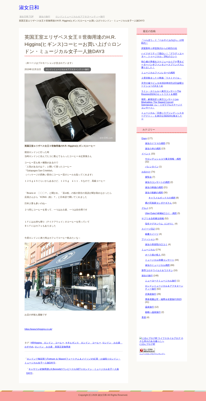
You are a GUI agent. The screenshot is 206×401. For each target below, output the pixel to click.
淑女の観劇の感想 (154, 192)
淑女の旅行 (147, 275)
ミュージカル (148, 249)
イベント (146, 154)
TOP (26, 16)
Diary (144, 138)
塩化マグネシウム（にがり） (159, 224)
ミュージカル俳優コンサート (159, 260)
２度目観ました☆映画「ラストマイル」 (161, 78)
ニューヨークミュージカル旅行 (160, 281)
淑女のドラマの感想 (155, 143)
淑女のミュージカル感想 (157, 265)
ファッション (148, 239)
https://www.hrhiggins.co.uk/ (38, 329)
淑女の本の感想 (153, 148)
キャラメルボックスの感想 (162, 198)
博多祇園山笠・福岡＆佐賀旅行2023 (163, 299)
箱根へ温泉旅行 (153, 312)
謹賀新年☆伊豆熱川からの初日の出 (159, 48)
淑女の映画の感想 (154, 187)
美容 (144, 317)
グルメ (145, 208)
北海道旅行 (150, 294)
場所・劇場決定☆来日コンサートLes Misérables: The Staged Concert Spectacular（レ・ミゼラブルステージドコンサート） (161, 103)
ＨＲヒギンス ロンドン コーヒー (83, 343)
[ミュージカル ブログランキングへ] (147, 351)
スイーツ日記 (148, 229)
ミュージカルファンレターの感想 (158, 73)
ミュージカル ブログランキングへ (152, 354)
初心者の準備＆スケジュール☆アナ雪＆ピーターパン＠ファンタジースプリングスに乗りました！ (162, 64)
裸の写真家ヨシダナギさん (158, 203)
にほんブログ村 (147, 344)
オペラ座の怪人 (153, 255)
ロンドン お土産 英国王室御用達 (52, 347)
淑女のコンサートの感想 (157, 182)
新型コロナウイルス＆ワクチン (157, 270)
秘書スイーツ (151, 234)
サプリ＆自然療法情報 (153, 218)
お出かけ (146, 172)
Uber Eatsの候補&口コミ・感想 (161, 213)
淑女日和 (29, 7)
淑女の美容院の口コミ (156, 244)
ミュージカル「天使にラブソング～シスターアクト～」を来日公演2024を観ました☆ (162, 116)
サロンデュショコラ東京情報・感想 (163, 159)
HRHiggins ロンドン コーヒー (47, 343)
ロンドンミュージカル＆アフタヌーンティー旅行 (67, 69)
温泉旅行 (149, 307)
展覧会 (148, 177)
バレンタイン (151, 166)
